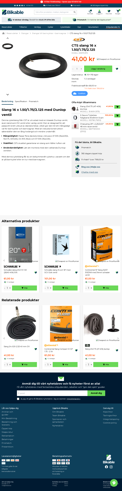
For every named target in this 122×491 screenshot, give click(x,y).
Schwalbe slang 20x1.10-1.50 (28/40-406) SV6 (15, 271)
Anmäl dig (96, 393)
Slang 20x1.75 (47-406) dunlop (97, 349)
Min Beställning (9, 418)
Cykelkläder (65, 27)
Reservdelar (7, 27)
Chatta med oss (89, 172)
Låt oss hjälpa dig (10, 408)
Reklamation (8, 436)
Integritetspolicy (111, 419)
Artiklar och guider (7, 413)
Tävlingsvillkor (110, 415)
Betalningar (7, 439)
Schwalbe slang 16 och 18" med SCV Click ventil (57, 271)
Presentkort (7, 447)
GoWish (81, 93)
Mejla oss (95, 167)
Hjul (79, 27)
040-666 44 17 (6, 484)
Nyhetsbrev (57, 425)
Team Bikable (58, 415)
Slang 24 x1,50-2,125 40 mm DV (17, 346)
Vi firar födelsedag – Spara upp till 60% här (62, 2)
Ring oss (85, 167)
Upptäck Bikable (60, 408)
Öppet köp (7, 428)
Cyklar (50, 27)
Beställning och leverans (9, 423)
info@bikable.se (6, 485)
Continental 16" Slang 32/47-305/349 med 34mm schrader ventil (97, 272)
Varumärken (93, 27)
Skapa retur (7, 432)
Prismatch (33, 101)
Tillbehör (23, 27)
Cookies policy (110, 423)
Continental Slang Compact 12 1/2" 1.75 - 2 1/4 (58, 350)
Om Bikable (58, 412)
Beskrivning (7, 101)
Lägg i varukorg (98, 69)
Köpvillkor (108, 412)
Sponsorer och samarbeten (59, 420)
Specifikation (21, 101)
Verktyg (37, 27)
